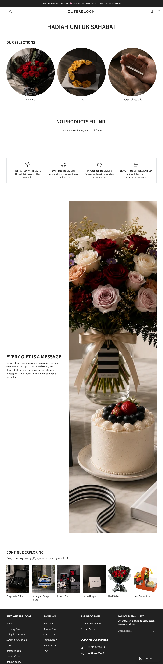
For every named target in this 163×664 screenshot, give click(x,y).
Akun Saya (49, 623)
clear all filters (94, 130)
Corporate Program (91, 623)
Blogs (9, 623)
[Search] (10, 11)
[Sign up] (153, 631)
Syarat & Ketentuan (16, 640)
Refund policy (13, 662)
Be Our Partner (88, 629)
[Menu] (3, 11)
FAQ (45, 651)
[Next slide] (146, 74)
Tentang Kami (13, 629)
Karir (9, 645)
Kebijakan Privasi (15, 634)
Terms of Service (15, 656)
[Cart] (159, 11)
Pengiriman (49, 645)
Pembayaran (50, 640)
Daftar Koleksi (13, 651)
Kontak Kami (50, 629)
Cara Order (49, 634)
